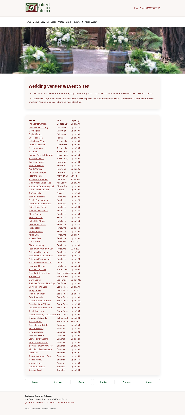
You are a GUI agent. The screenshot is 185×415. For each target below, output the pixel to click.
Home (28, 21)
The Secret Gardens (38, 123)
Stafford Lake (35, 193)
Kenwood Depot (36, 165)
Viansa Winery (35, 359)
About (94, 21)
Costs (53, 21)
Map (136, 8)
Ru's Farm (33, 151)
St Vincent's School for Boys (42, 283)
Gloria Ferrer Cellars (38, 338)
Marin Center (35, 280)
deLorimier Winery (37, 141)
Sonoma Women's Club (40, 356)
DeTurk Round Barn (38, 286)
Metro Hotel (34, 241)
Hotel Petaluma (36, 231)
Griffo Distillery (36, 217)
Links (68, 21)
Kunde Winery (35, 169)
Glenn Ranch (35, 214)
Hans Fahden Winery (38, 127)
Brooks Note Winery (38, 200)
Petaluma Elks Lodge (38, 252)
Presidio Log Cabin (37, 269)
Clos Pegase (34, 130)
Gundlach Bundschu (38, 342)
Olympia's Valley (36, 245)
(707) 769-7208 (153, 8)
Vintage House (36, 363)
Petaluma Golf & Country (40, 255)
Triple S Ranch (35, 134)
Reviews (76, 21)
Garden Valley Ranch (38, 210)
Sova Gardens (35, 321)
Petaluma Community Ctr (41, 248)
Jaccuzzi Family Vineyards (41, 345)
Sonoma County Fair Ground (42, 314)
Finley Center (35, 290)
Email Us (44, 402)
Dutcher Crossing (37, 144)
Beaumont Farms (37, 196)
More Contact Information (62, 402)
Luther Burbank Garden (40, 300)
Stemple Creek (36, 370)
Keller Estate (35, 234)
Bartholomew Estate (38, 325)
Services (45, 21)
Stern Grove (34, 276)
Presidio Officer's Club (39, 273)
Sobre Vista (34, 352)
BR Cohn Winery (36, 328)
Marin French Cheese (39, 189)
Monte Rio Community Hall (41, 186)
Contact (86, 21)
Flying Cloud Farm (37, 207)
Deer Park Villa (36, 137)
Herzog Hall (34, 227)
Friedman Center (37, 293)
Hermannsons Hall (37, 224)
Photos (61, 21)
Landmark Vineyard (38, 172)
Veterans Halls (35, 175)
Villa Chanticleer (36, 158)
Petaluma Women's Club (40, 262)
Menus (36, 21)
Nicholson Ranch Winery (40, 349)
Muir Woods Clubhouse (40, 182)
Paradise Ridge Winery (39, 304)
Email (142, 8)
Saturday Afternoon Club (40, 307)
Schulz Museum (36, 311)
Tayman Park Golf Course (41, 155)
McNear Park (35, 238)
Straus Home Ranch (38, 179)
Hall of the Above (37, 221)
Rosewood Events (37, 266)
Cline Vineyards (36, 332)
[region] (92, 245)
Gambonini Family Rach (40, 203)
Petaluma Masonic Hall (39, 259)
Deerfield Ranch (36, 162)
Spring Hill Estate (37, 366)
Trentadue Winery (37, 148)
